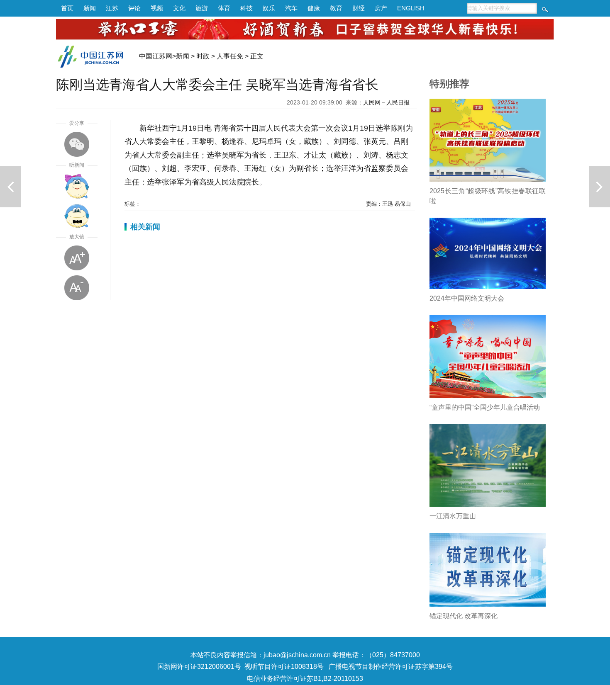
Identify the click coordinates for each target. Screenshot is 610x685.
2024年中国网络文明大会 (466, 298)
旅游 (201, 8)
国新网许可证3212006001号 (199, 666)
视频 (157, 8)
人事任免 (230, 56)
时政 (203, 56)
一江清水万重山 (452, 516)
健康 (313, 8)
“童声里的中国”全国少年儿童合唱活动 (484, 407)
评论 (134, 8)
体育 (224, 8)
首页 (67, 8)
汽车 (291, 8)
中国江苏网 (155, 56)
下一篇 (599, 186)
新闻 (89, 8)
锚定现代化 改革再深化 (463, 615)
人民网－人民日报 (386, 102)
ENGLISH (411, 8)
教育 (336, 8)
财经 (358, 8)
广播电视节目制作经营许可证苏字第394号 (391, 666)
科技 (246, 8)
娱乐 (269, 8)
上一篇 (10, 186)
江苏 (112, 8)
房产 (381, 8)
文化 (179, 8)
